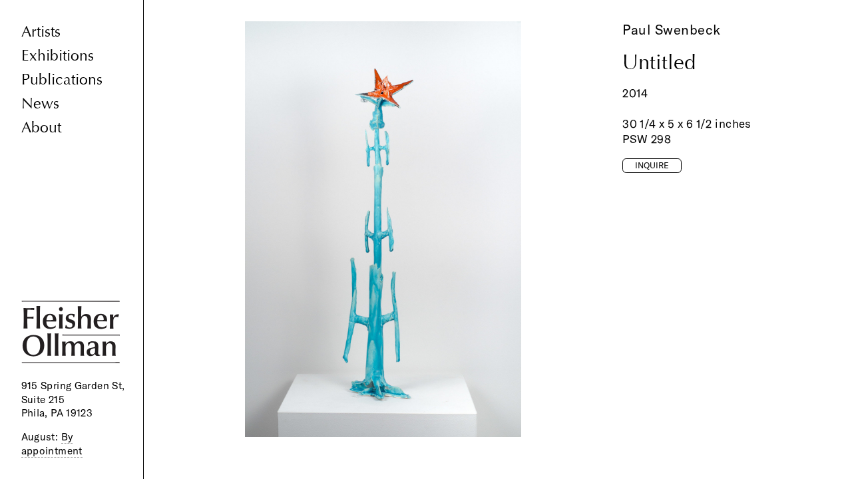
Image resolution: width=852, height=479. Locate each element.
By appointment (52, 443)
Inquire (652, 165)
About (41, 127)
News (40, 103)
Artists (41, 31)
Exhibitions (57, 55)
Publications (62, 79)
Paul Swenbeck (671, 29)
